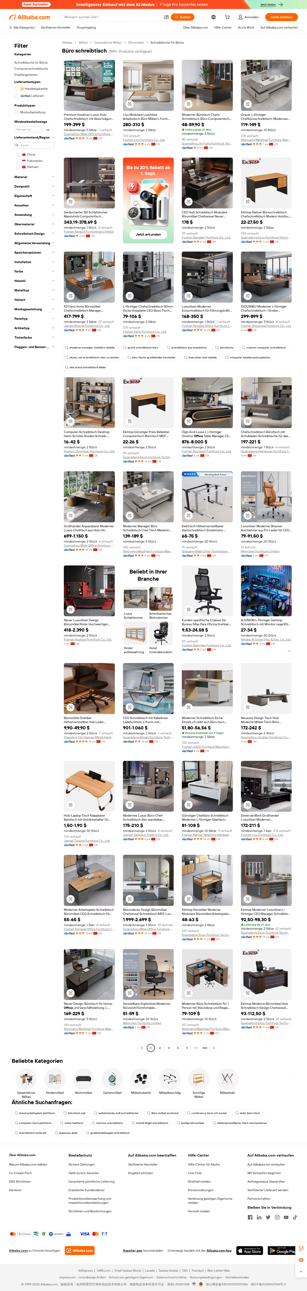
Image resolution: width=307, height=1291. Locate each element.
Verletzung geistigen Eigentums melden (210, 1200)
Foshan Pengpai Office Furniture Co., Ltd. (207, 326)
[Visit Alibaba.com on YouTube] (286, 1217)
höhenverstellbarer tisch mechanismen (242, 1123)
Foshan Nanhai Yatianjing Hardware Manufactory (207, 835)
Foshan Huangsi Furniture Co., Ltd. (88, 639)
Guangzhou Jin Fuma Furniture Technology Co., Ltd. (207, 143)
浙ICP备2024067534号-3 (268, 1284)
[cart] (228, 18)
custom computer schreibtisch (266, 347)
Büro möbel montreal (164, 1113)
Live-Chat (195, 1173)
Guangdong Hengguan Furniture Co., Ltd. (266, 451)
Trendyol (197, 1270)
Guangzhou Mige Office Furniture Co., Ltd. (89, 134)
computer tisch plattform (35, 1123)
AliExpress (85, 1270)
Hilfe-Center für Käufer (204, 1164)
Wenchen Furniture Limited (260, 551)
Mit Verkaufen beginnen (264, 1173)
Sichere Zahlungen (82, 1164)
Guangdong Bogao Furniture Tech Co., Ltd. (148, 737)
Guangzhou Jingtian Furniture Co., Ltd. (266, 737)
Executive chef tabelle (203, 357)
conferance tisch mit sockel (209, 1113)
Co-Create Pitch (20, 1173)
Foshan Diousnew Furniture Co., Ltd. (266, 326)
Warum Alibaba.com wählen (28, 1164)
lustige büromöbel (192, 1123)
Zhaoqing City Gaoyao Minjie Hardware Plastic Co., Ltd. (89, 737)
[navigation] (34, 546)
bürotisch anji (76, 1113)
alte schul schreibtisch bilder (87, 367)
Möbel (83, 42)
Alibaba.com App (219, 1250)
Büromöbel (136, 42)
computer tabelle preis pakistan (250, 357)
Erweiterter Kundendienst (87, 1190)
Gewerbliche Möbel (108, 42)
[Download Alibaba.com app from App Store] (249, 1250)
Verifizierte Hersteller (143, 1164)
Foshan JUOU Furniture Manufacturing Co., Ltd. (207, 746)
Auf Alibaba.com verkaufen (266, 1164)
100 (204, 1048)
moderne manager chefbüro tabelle (92, 347)
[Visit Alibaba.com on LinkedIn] (259, 1217)
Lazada (150, 1270)
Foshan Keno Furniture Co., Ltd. (145, 331)
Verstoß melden (199, 1211)
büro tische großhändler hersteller (154, 357)
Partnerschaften (258, 1198)
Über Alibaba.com (22, 1155)
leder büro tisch (250, 1113)
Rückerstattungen (201, 1190)
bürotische (227, 347)
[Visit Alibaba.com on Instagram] (277, 1217)
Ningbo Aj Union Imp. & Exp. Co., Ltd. (266, 639)
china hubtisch (74, 1123)
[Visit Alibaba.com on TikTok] (295, 1217)
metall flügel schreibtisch (152, 1123)
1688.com (103, 1270)
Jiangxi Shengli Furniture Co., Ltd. (87, 326)
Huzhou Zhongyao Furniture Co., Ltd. (89, 451)
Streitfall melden (199, 1181)
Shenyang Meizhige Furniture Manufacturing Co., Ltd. (266, 140)
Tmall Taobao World (127, 1270)
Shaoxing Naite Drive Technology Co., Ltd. (207, 551)
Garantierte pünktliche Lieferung (91, 1181)
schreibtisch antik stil (32, 1133)
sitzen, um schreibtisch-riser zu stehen (94, 357)
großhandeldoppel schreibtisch (110, 1133)
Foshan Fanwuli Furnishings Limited (88, 231)
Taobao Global (168, 1270)
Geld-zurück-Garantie (84, 1173)
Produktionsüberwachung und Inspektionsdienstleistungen (90, 1200)
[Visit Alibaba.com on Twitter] (268, 1217)
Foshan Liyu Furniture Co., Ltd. (144, 140)
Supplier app (132, 1250)
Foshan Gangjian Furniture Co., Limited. (207, 237)
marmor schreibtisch (109, 1123)
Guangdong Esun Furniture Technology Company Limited (266, 237)
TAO (185, 1270)
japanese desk (68, 1133)
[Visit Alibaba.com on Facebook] (250, 1217)
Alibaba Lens (18, 1250)
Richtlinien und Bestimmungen (90, 1211)
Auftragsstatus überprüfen (266, 1181)
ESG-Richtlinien (20, 1181)
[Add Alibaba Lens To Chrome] (80, 1250)
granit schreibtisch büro (143, 347)
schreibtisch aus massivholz (189, 347)
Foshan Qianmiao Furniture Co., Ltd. (206, 645)
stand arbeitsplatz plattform (37, 1113)
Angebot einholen (140, 1173)
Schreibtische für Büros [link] (167, 42)
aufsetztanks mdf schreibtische (118, 1113)
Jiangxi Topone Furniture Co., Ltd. (87, 840)
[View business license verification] (194, 1284)
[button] (166, 17)
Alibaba (67, 42)
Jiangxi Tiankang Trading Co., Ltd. (146, 835)
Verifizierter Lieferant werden (267, 1190)
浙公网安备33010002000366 (227, 1284)
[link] (301, 1248)
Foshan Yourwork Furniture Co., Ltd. (206, 451)
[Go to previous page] (142, 1048)
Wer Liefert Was (218, 1270)
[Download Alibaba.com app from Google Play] (283, 1250)
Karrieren (15, 1190)
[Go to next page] (214, 1048)
